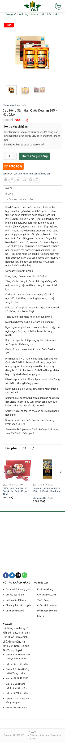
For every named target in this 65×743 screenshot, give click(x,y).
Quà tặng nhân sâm (28, 14)
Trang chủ (11, 14)
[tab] (32, 188)
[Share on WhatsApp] (6, 180)
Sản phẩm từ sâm (50, 14)
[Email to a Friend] (24, 180)
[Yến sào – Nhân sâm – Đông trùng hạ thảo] (32, 6)
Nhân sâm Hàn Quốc (15, 105)
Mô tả (8, 188)
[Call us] (24, 575)
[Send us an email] (18, 575)
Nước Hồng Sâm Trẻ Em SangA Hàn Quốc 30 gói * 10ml (16, 491)
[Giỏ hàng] (58, 6)
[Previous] (4, 478)
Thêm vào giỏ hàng (34, 156)
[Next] (60, 478)
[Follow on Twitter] (12, 575)
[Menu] (5, 6)
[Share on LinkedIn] (37, 180)
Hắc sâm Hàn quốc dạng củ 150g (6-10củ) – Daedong (46, 489)
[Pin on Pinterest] (31, 180)
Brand (9, 194)
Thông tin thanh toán (19, 199)
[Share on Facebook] (12, 180)
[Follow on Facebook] (6, 575)
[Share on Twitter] (18, 180)
